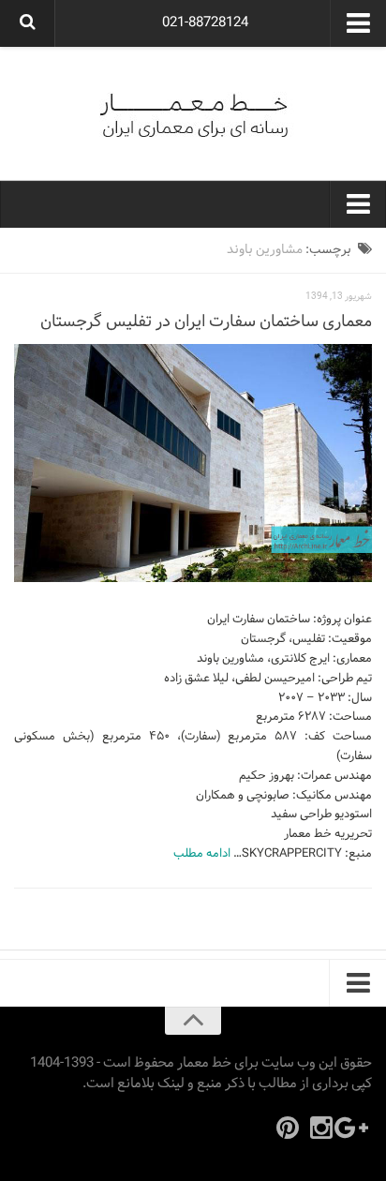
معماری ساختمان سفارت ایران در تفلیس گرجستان (206, 321)
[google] (355, 1127)
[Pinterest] (288, 1127)
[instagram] (321, 1127)
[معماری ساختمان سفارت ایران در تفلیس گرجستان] (193, 463)
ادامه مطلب (201, 854)
